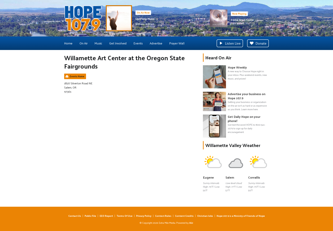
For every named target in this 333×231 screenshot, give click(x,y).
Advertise (156, 43)
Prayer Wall (177, 43)
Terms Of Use (125, 216)
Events (138, 43)
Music (98, 43)
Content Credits (184, 216)
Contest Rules (163, 216)
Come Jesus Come (242, 19)
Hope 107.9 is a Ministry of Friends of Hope (241, 216)
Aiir (191, 223)
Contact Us (74, 216)
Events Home (77, 76)
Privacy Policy (143, 216)
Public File (90, 216)
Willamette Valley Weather (232, 145)
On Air (83, 43)
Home (68, 43)
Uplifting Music (145, 18)
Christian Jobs (205, 216)
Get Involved (118, 43)
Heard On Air (218, 57)
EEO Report (106, 216)
